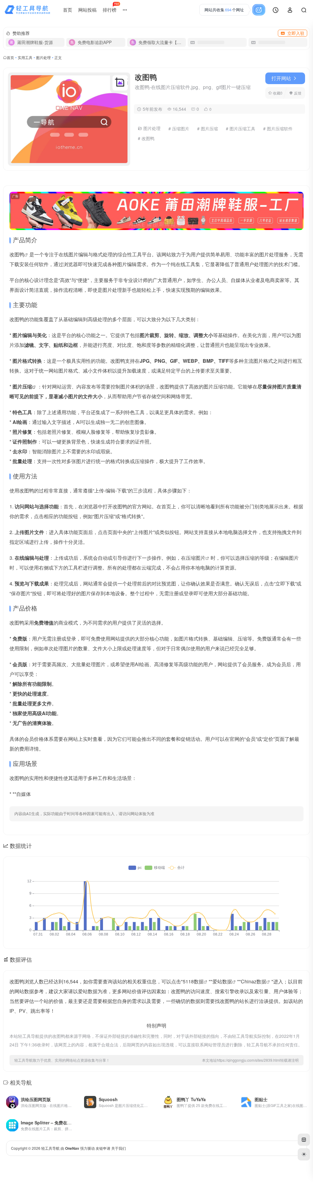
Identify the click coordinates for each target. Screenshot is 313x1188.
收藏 (277, 92)
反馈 (297, 92)
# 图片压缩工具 (240, 128)
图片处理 (43, 57)
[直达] (70, 1098)
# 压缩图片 (178, 128)
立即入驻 (295, 33)
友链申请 (103, 1148)
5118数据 (193, 981)
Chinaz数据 (253, 981)
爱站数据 (222, 981)
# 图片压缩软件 (278, 128)
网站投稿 (87, 9)
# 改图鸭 (146, 138)
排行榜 (111, 7)
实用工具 (25, 57)
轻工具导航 (50, 1148)
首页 (67, 9)
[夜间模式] (304, 1154)
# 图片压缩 (207, 128)
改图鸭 (16, 254)
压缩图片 (195, 557)
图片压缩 (22, 386)
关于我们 (118, 1148)
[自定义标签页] (304, 1140)
